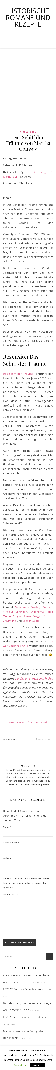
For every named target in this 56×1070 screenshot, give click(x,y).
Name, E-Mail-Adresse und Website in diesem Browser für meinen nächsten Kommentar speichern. (26, 883)
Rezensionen (28, 132)
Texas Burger (33, 616)
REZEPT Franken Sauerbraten (22, 989)
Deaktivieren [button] (19, 1064)
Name (7, 826)
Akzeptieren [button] (37, 1065)
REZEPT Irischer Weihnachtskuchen (25, 1017)
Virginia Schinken (15, 611)
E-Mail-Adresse (12, 842)
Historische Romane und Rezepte (28, 17)
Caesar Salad (30, 621)
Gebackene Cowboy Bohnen (33, 607)
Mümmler (12, 739)
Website (7, 858)
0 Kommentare (44, 739)
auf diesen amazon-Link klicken (34, 678)
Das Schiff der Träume (18, 374)
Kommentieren (10, 894)
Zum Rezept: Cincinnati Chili (28, 722)
